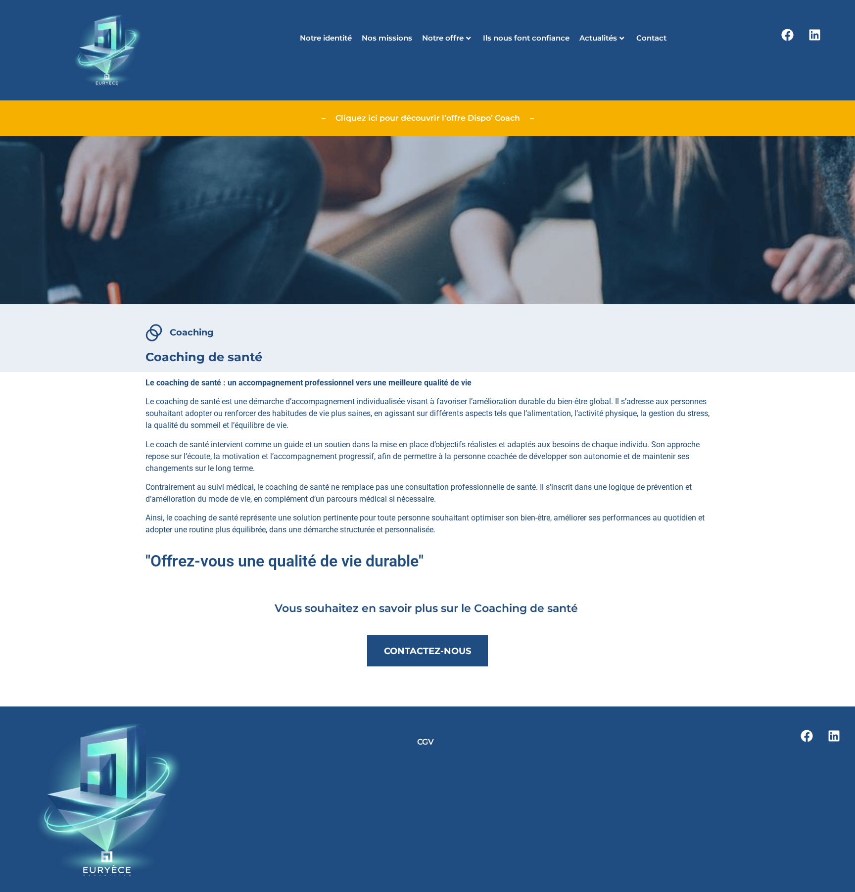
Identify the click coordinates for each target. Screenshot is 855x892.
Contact (651, 38)
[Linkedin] (814, 34)
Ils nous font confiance (526, 38)
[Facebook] (787, 34)
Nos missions (387, 38)
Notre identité (326, 38)
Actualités (598, 38)
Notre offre (443, 38)
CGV (425, 742)
